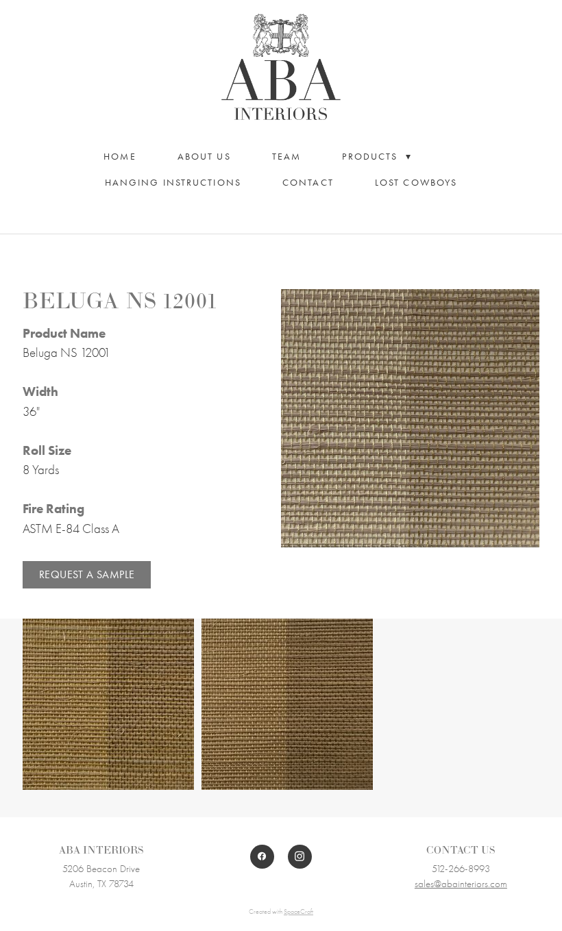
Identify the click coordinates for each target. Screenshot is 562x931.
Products (377, 156)
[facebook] (262, 857)
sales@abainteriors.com (461, 884)
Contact (308, 182)
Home (119, 156)
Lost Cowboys (416, 182)
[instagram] (300, 857)
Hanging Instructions (173, 182)
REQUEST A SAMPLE (87, 574)
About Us (204, 156)
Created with (281, 912)
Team (286, 156)
